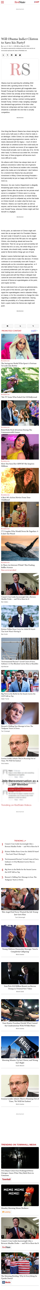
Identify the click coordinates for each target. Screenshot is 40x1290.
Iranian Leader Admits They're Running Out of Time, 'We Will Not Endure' (18, 759)
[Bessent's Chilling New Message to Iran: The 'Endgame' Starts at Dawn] (20, 713)
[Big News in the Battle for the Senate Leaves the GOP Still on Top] (20, 681)
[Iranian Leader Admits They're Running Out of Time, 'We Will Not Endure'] (20, 745)
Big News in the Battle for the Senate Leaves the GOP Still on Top (18, 695)
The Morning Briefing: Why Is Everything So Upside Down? (19, 1277)
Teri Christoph (5, 731)
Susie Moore (20, 1066)
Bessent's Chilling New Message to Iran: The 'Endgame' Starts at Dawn (17, 727)
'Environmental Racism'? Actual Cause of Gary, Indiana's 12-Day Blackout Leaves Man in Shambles (19, 662)
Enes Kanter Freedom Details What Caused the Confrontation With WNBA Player (20, 1024)
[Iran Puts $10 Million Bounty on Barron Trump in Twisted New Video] (20, 973)
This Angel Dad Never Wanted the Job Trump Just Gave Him (20, 913)
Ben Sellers (4, 602)
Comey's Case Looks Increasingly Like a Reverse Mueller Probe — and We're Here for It (18, 598)
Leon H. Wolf (7, 46)
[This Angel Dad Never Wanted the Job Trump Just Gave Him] (20, 899)
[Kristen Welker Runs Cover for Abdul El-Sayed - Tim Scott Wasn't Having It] (20, 616)
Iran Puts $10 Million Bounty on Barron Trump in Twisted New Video (20, 987)
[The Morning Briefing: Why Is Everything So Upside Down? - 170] (20, 1263)
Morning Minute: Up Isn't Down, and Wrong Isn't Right (20, 1061)
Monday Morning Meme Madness (14, 1208)
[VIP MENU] (36, 2)
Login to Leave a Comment (20, 789)
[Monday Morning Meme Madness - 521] (20, 1195)
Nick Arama (4, 763)
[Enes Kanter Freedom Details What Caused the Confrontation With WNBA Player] (20, 1010)
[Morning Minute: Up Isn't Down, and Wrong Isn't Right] (20, 1047)
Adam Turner (5, 699)
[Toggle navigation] (2, 2)
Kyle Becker (5, 666)
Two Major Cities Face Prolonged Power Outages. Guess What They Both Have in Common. (17, 1173)
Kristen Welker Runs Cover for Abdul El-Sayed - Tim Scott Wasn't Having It (18, 630)
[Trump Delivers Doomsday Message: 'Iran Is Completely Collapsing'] (20, 936)
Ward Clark (20, 991)
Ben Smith (4, 634)
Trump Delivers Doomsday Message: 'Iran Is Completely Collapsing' (20, 950)
